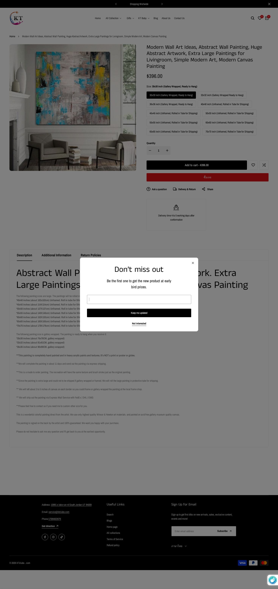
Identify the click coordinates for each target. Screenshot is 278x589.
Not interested (139, 323)
